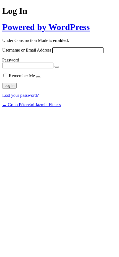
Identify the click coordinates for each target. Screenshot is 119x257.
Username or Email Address (26, 50)
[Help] (38, 77)
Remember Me (22, 75)
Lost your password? (20, 95)
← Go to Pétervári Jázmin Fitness (31, 104)
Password (10, 60)
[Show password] (57, 67)
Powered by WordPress (46, 27)
